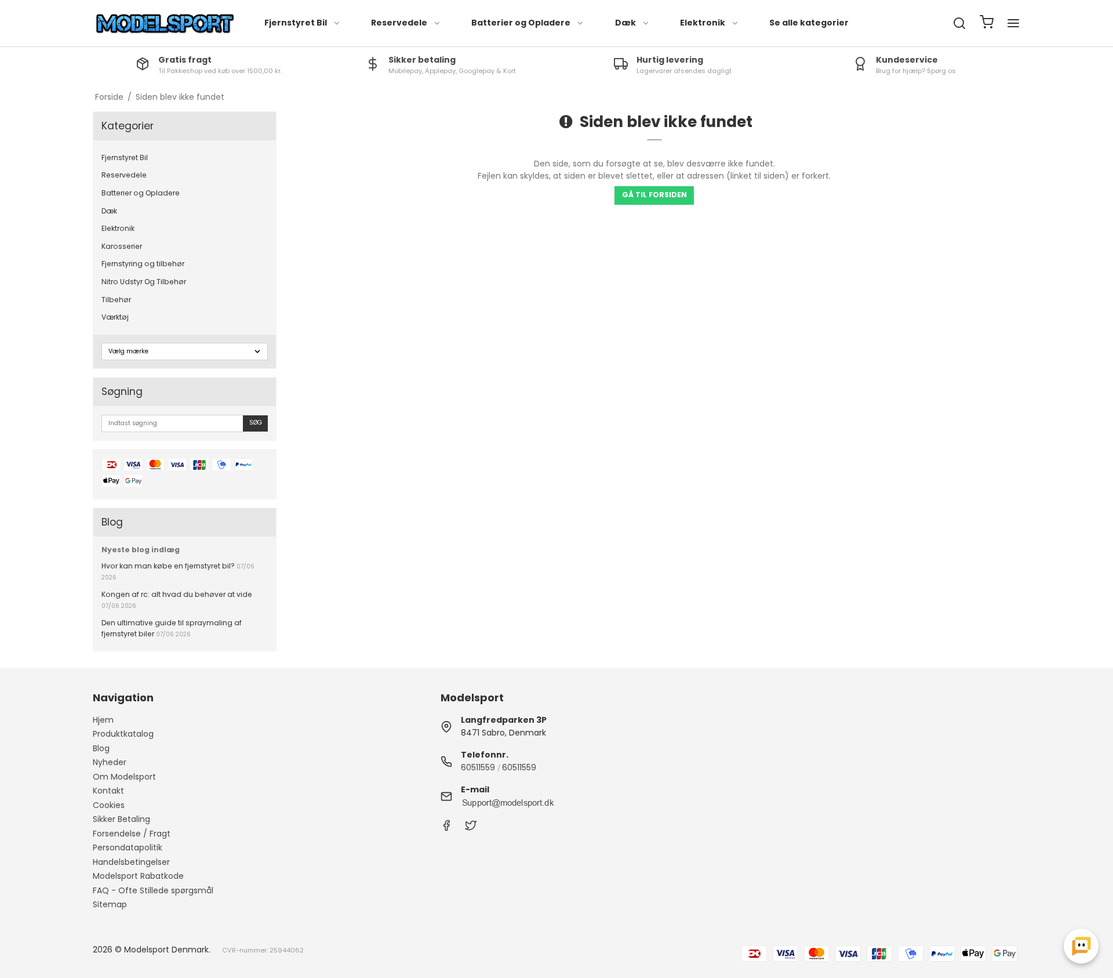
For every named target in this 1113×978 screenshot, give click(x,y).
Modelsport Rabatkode (138, 876)
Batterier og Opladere (520, 22)
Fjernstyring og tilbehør (142, 264)
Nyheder (109, 762)
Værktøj (115, 317)
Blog (101, 748)
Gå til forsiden (654, 195)
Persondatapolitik (127, 847)
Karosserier (121, 246)
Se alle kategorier (809, 22)
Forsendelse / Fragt (131, 833)
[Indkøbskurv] (987, 23)
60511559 (478, 767)
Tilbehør (116, 300)
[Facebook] (446, 828)
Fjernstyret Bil (295, 22)
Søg (255, 422)
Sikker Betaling (121, 819)
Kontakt (108, 790)
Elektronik (702, 22)
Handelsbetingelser (131, 862)
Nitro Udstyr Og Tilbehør (143, 282)
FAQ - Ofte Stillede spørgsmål (153, 890)
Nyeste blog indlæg (140, 549)
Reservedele (399, 22)
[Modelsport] (165, 23)
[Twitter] (471, 828)
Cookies (109, 805)
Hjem (103, 720)
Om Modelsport (124, 777)
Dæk (625, 22)
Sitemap (110, 904)
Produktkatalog (123, 734)
